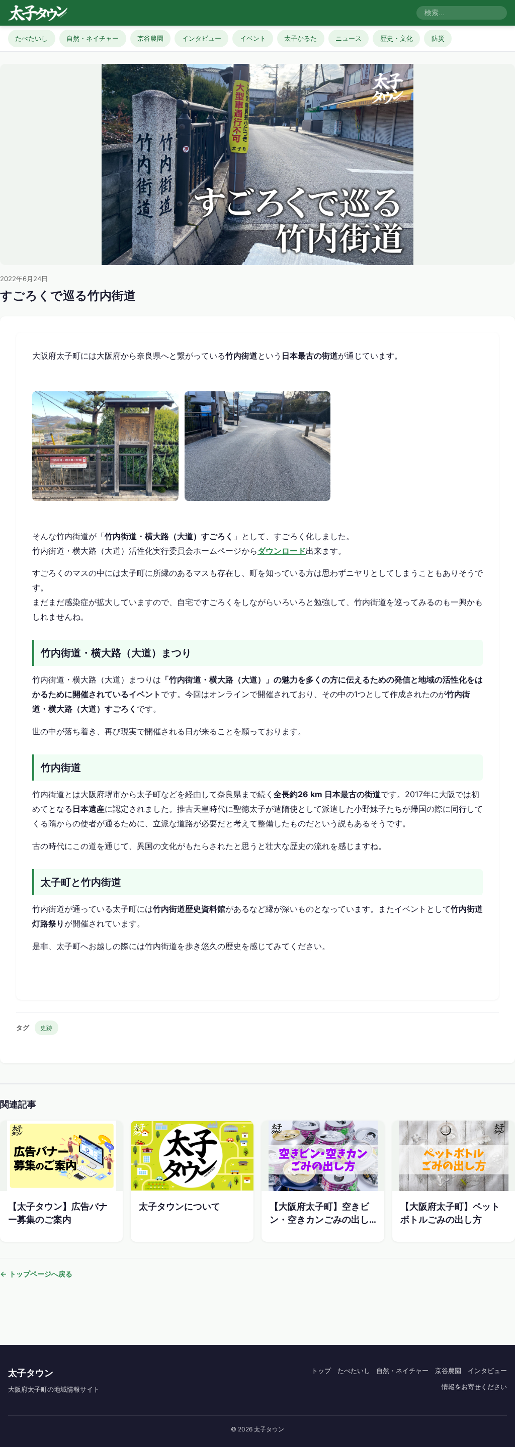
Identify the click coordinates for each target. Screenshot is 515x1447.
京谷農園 (150, 38)
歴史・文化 (396, 38)
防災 (438, 38)
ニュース (348, 38)
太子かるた (300, 38)
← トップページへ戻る (36, 1273)
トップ (321, 1371)
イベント (253, 38)
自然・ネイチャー (92, 38)
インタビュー (201, 38)
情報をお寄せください (474, 1387)
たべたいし (31, 38)
